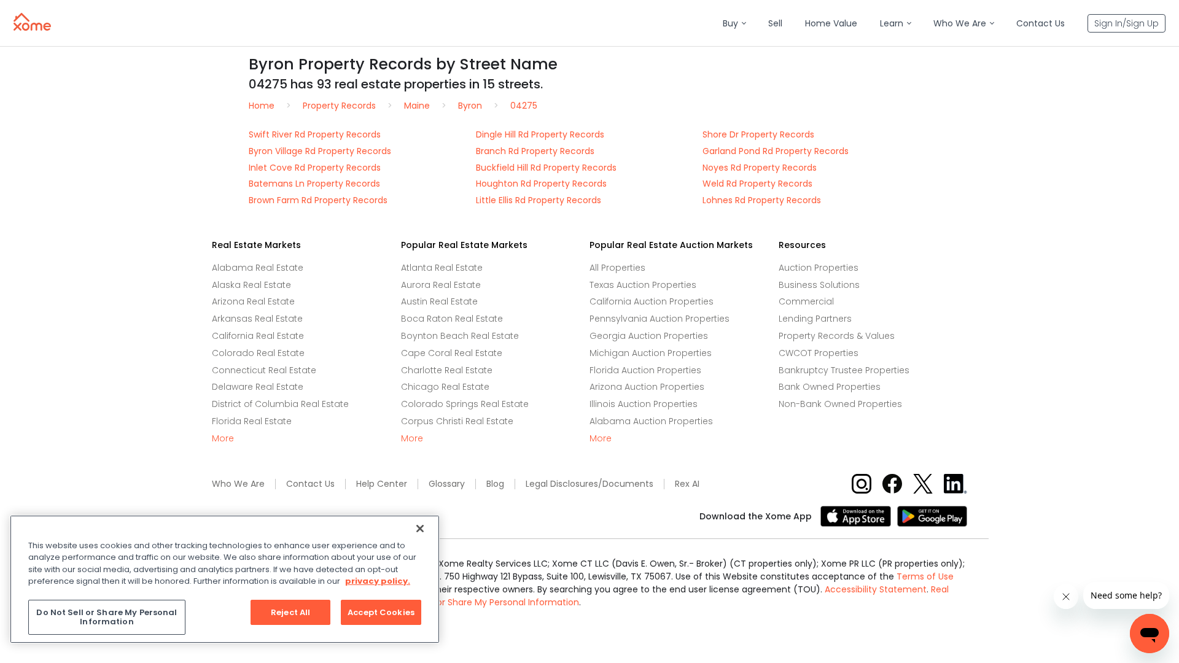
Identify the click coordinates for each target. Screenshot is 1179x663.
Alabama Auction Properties (651, 421)
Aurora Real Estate (441, 285)
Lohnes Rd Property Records (761, 200)
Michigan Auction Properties (651, 353)
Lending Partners (815, 318)
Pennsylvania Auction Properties (660, 318)
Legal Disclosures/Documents (589, 484)
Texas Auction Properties (643, 285)
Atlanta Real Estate (442, 268)
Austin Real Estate (439, 301)
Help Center (381, 484)
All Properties (617, 268)
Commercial (806, 301)
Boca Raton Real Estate (452, 318)
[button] (734, 24)
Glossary (447, 484)
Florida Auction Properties (645, 370)
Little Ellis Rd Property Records (538, 200)
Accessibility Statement (876, 589)
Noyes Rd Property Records (759, 167)
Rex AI (687, 484)
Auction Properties (818, 268)
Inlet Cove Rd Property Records (315, 167)
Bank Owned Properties (830, 387)
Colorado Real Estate (258, 353)
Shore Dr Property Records (758, 134)
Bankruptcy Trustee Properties (844, 370)
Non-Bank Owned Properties (840, 404)
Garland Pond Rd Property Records (775, 151)
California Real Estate (258, 336)
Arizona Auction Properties (647, 387)
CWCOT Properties (818, 353)
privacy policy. (377, 581)
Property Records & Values (837, 336)
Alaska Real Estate (251, 285)
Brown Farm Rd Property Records (318, 200)
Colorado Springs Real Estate (465, 404)
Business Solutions (819, 285)
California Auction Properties (652, 301)
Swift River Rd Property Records (315, 134)
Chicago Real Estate (445, 387)
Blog (495, 484)
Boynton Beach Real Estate (460, 336)
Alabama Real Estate (257, 268)
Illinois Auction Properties (644, 404)
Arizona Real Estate (253, 301)
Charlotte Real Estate (446, 370)
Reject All (290, 612)
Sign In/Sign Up (1126, 23)
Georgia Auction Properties (649, 336)
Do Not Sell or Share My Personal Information (484, 602)
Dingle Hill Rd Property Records (540, 134)
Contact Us (310, 484)
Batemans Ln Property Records (314, 183)
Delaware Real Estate (257, 387)
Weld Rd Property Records (757, 183)
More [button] (223, 438)
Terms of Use (925, 576)
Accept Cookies (381, 612)
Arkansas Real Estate (257, 318)
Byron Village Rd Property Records (320, 151)
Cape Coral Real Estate (451, 353)
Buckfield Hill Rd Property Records (546, 167)
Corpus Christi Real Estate (457, 421)
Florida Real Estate (252, 421)
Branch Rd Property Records (535, 151)
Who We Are (238, 484)
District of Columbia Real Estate (280, 404)
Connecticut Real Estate (264, 370)
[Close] (420, 528)
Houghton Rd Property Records (541, 183)
